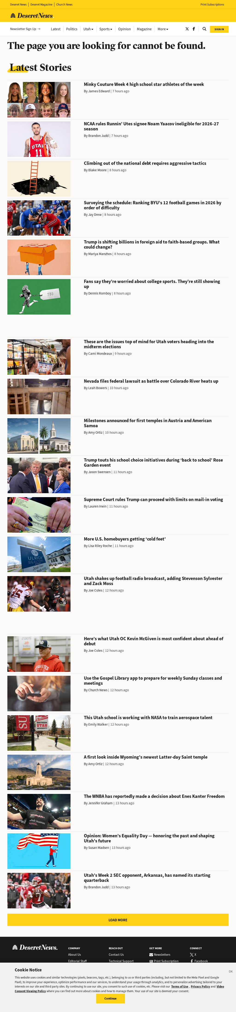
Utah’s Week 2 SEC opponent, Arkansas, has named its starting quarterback (147, 877)
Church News (64, 4)
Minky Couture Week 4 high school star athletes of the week (144, 84)
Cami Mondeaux (100, 353)
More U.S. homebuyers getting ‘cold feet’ (125, 539)
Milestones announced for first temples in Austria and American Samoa (148, 423)
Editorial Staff (77, 961)
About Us (74, 955)
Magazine (144, 29)
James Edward (99, 91)
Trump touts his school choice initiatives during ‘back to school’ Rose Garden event (153, 462)
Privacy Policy (200, 986)
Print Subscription (166, 961)
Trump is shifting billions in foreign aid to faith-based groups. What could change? (152, 244)
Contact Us (116, 955)
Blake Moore (97, 170)
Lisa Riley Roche (100, 546)
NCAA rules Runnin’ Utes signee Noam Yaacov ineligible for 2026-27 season (151, 126)
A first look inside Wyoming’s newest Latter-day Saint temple (145, 757)
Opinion (124, 29)
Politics (71, 29)
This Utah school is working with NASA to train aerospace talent (148, 718)
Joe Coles (95, 590)
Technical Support (121, 961)
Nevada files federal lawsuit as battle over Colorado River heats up (151, 381)
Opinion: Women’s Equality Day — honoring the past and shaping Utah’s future (149, 838)
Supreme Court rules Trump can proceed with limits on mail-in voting (153, 499)
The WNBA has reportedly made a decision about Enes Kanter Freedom (154, 796)
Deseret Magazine (41, 4)
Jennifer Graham (100, 803)
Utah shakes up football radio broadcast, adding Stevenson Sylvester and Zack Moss (153, 581)
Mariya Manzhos (100, 254)
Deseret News (18, 4)
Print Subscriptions (212, 4)
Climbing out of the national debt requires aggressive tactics (145, 163)
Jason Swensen (99, 472)
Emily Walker (98, 724)
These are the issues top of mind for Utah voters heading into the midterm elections (149, 344)
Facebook (201, 961)
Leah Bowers (97, 388)
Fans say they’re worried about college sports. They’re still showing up (152, 284)
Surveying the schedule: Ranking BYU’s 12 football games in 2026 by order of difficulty (152, 205)
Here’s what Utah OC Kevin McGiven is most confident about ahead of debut (153, 641)
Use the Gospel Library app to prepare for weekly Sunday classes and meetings (153, 680)
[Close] (231, 972)
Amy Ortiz (95, 432)
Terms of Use (179, 986)
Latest (55, 29)
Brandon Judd (98, 135)
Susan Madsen (98, 847)
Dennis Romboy (99, 293)
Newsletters (162, 955)
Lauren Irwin (97, 506)
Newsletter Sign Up (23, 29)
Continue (110, 998)
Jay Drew (95, 214)
